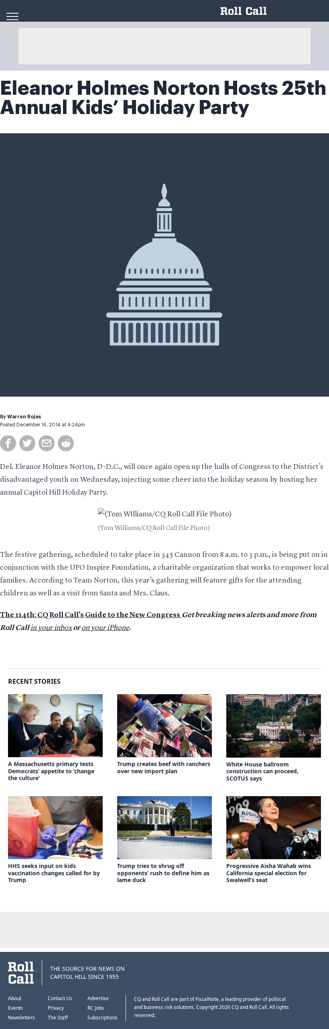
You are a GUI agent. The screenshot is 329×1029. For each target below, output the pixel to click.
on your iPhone (105, 628)
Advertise (98, 998)
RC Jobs (95, 1008)
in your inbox (51, 628)
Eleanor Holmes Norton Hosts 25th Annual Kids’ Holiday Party (163, 98)
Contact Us (60, 998)
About (14, 998)
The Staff (58, 1017)
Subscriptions (102, 1017)
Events (15, 1008)
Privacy (56, 1008)
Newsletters (21, 1017)
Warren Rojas (24, 416)
